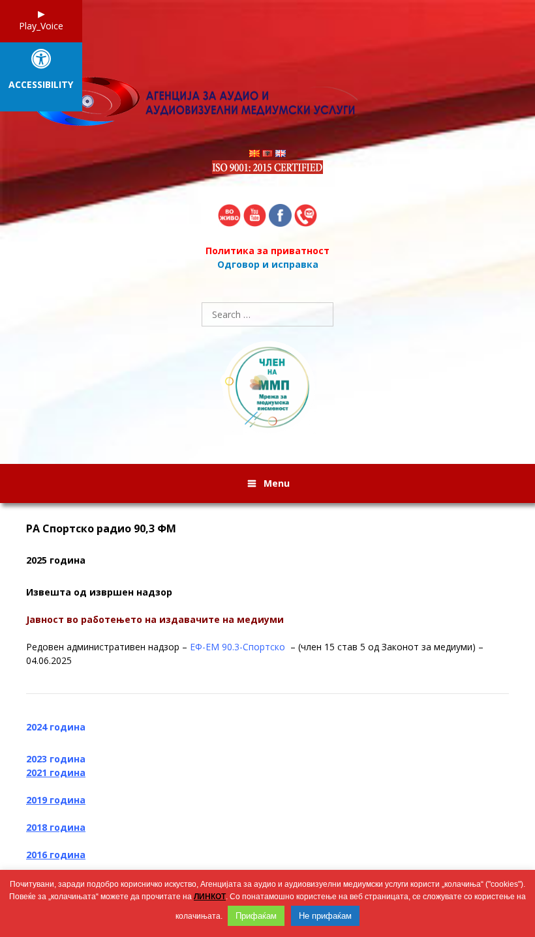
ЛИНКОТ (210, 896)
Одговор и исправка (267, 264)
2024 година (55, 727)
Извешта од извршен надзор (99, 592)
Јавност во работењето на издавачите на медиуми (155, 619)
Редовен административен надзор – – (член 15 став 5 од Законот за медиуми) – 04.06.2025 (254, 654)
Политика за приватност (267, 250)
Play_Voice (41, 26)
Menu (277, 483)
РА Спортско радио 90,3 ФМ (101, 529)
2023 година (55, 759)
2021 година (55, 772)
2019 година (55, 800)
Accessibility (40, 85)
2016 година (55, 854)
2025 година (55, 560)
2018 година (55, 827)
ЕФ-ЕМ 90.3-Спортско (239, 647)
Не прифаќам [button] (325, 916)
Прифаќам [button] (256, 916)
